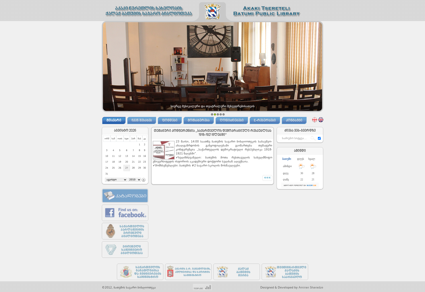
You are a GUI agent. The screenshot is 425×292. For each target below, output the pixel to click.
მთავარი (113, 120)
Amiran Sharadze (311, 287)
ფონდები (170, 120)
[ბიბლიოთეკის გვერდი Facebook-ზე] (125, 222)
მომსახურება (199, 120)
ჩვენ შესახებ (141, 120)
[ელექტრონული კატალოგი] (125, 203)
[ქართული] (314, 120)
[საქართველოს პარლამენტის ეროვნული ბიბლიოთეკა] (125, 240)
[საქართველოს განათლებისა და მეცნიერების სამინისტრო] (140, 281)
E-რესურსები (265, 120)
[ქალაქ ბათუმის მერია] (236, 281)
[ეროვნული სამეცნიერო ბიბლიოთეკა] (125, 258)
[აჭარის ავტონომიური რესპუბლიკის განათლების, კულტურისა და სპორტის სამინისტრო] (188, 281)
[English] (321, 120)
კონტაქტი (294, 120)
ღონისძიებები (232, 120)
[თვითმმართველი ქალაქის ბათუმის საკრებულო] (285, 281)
